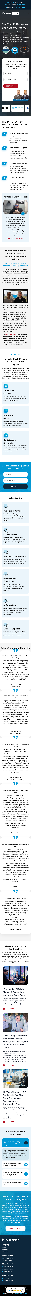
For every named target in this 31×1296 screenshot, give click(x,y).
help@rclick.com (8, 1269)
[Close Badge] (24, 1287)
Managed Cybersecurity (14, 556)
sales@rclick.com (8, 1280)
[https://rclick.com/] (10, 13)
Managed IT (5, 1249)
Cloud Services (10, 534)
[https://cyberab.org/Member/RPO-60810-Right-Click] (6, 50)
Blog (10, 2)
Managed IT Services (12, 511)
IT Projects (5, 1252)
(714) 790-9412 (10, 334)
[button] (28, 13)
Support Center (19, 2)
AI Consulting (9, 605)
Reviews (4, 1247)
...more (15, 1009)
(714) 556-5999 (8, 1266)
